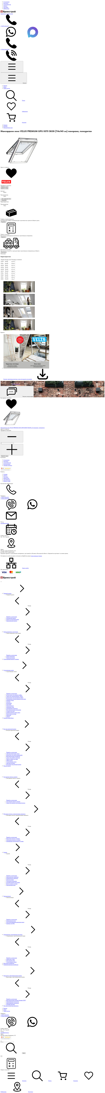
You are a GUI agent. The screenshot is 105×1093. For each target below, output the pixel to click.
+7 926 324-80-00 (5, 49)
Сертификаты (6, 479)
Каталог (24, 83)
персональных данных (36, 556)
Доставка (5, 7)
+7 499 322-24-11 (5, 26)
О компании (6, 1)
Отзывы (5, 474)
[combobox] (52, 1042)
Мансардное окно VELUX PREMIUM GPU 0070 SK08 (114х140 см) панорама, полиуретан (23, 427)
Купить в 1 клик (4, 188)
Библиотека (6, 8)
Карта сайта (25, 568)
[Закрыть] (1, 581)
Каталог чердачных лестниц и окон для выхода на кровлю (17, 379)
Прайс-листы (6, 88)
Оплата (5, 6)
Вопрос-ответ (6, 481)
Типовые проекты (7, 465)
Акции (4, 87)
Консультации (6, 464)
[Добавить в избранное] (11, 178)
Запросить (3, 237)
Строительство (7, 4)
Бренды (5, 85)
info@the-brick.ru (5, 523)
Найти (24, 1053)
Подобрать (3, 221)
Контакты (5, 3)
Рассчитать (3, 252)
